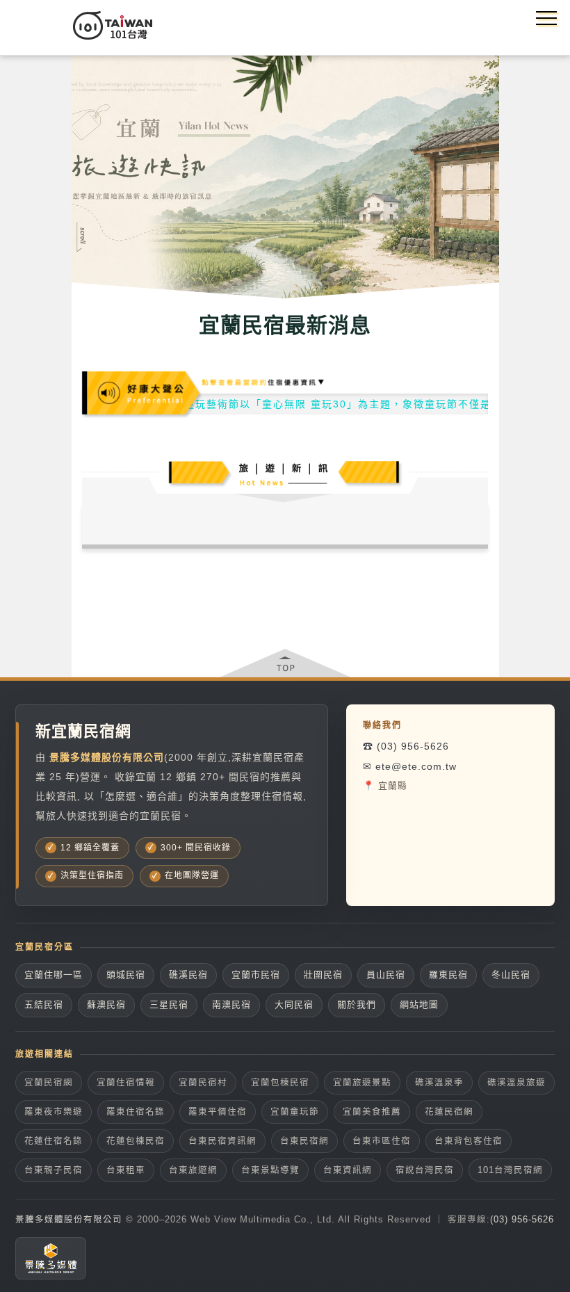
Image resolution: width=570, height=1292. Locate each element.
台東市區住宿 (381, 1141)
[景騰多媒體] (50, 1258)
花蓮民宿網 (449, 1112)
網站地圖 (419, 1004)
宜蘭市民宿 (255, 974)
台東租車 (125, 1170)
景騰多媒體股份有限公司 (68, 1220)
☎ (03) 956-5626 (406, 746)
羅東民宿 (448, 974)
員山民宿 (385, 974)
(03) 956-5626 (522, 1220)
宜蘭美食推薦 (372, 1112)
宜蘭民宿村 (203, 1083)
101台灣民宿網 (510, 1170)
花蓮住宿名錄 (53, 1141)
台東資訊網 (347, 1170)
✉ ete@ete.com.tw (410, 766)
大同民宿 (294, 1004)
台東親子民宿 (53, 1170)
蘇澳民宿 (106, 1004)
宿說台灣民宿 (425, 1170)
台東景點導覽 (270, 1170)
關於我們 (356, 1004)
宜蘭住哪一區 (53, 974)
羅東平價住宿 (217, 1112)
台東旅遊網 (193, 1170)
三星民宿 (168, 1004)
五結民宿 (43, 1004)
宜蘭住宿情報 (126, 1083)
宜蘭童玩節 (294, 1112)
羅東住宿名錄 (135, 1112)
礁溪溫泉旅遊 (516, 1083)
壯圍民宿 (323, 974)
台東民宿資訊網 (222, 1141)
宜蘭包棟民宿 (280, 1083)
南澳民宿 (231, 1004)
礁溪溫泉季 (439, 1083)
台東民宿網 (304, 1141)
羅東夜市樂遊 (53, 1112)
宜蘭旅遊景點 (362, 1083)
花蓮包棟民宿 (135, 1141)
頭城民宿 (125, 974)
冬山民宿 (510, 974)
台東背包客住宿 (468, 1141)
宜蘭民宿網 (48, 1083)
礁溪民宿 (188, 974)
